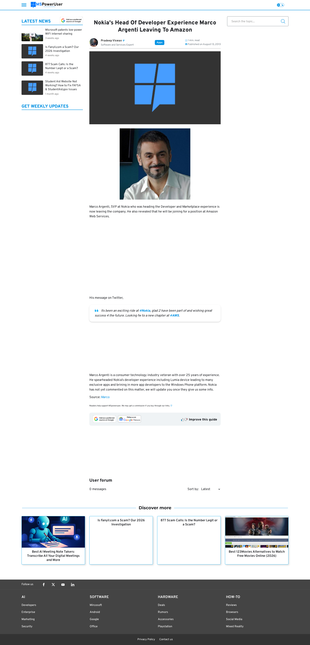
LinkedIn (72, 584)
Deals (161, 605)
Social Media (234, 619)
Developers (29, 605)
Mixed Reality (234, 626)
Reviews (231, 605)
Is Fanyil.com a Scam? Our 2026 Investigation (121, 522)
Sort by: (193, 489)
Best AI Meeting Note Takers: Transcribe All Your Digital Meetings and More (53, 556)
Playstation (165, 626)
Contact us (166, 639)
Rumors (163, 612)
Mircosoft (96, 605)
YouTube (63, 584)
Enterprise (28, 612)
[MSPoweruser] (47, 5)
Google (94, 619)
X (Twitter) (53, 584)
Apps (160, 42)
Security (27, 626)
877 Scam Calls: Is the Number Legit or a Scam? (189, 522)
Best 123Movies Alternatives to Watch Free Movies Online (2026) (257, 554)
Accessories (166, 619)
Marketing (28, 619)
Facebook (43, 584)
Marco (105, 397)
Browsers (232, 612)
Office (94, 626)
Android (95, 612)
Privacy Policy (146, 639)
